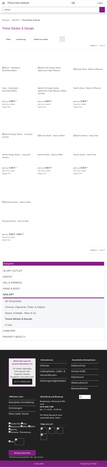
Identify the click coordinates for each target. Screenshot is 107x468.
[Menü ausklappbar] (3, 2)
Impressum (77, 377)
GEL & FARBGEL (13, 282)
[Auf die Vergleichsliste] (22, 58)
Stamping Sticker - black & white (15, 221)
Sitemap (44, 365)
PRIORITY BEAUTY (14, 336)
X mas (8, 325)
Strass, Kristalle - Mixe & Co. (21, 313)
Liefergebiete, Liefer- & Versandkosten (52, 373)
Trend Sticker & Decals (18, 319)
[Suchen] (102, 10)
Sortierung (21, 39)
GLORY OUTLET (12, 270)
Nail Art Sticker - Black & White (50, 155)
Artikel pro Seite (41, 39)
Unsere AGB (78, 371)
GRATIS (7, 276)
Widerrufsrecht (79, 382)
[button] (83, 3)
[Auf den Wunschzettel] (29, 58)
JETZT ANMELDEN (22, 382)
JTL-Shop (93, 464)
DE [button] (73, 3)
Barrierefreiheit (79, 388)
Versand (40, 457)
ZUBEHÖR (9, 330)
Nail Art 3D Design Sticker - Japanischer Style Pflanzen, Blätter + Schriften (53, 91)
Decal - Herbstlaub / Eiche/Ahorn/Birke (10, 89)
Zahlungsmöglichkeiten (53, 380)
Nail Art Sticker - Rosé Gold (84, 155)
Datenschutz (78, 365)
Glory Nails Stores (19, 413)
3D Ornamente (13, 301)
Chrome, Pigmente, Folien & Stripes (25, 307)
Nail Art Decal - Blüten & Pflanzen (87, 88)
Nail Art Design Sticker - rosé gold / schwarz (16, 156)
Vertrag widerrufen (22, 453)
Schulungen (15, 408)
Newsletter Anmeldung (21, 402)
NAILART (8, 294)
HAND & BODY (11, 288)
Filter (8, 39)
